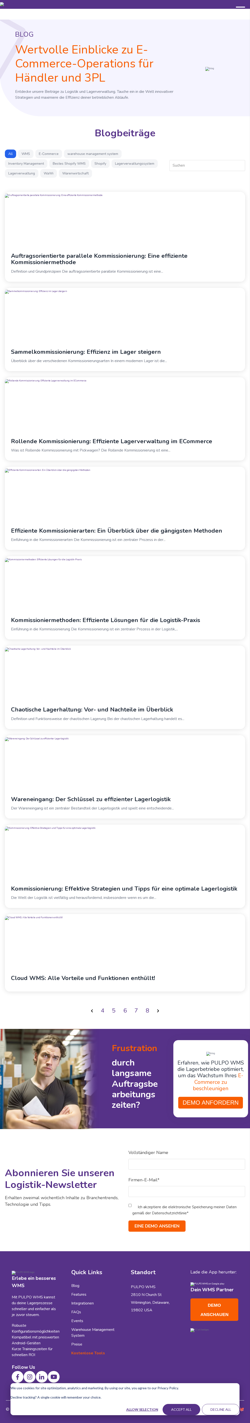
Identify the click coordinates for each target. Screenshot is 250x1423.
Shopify (100, 163)
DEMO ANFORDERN (211, 1102)
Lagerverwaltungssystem (134, 163)
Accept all (181, 1409)
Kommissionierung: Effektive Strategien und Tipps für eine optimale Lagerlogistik (124, 889)
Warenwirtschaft (75, 173)
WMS (25, 153)
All (10, 153)
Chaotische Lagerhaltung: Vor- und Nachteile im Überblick (92, 709)
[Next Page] (158, 1010)
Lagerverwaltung (21, 173)
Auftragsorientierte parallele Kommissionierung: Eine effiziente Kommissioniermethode (99, 259)
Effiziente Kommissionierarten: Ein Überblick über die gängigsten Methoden (116, 531)
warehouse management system (92, 153)
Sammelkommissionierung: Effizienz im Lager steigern (86, 352)
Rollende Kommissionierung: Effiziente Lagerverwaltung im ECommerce (111, 441)
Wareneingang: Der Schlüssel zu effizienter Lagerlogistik (91, 799)
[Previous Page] (92, 1010)
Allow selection (142, 1409)
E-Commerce (49, 153)
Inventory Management (26, 163)
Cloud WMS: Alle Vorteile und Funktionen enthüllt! (83, 978)
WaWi (48, 173)
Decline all (220, 1409)
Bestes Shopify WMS (69, 163)
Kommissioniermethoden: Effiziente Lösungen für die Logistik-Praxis (105, 620)
